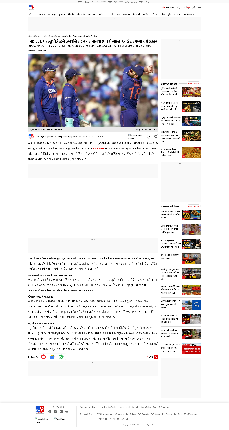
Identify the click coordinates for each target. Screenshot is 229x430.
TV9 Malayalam (190, 414)
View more (192, 83)
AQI (183, 7)
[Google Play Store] (43, 420)
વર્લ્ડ (118, 14)
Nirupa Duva (63, 136)
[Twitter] (55, 411)
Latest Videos (170, 206)
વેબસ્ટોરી (136, 14)
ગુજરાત (62, 14)
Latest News (169, 83)
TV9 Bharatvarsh (104, 414)
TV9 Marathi (118, 414)
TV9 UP (100, 419)
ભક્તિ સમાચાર (189, 14)
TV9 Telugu (131, 414)
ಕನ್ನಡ (95, 2)
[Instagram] (61, 411)
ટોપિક (163, 14)
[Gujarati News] (31, 7)
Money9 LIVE (122, 419)
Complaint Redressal (129, 407)
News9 (87, 2)
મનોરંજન (146, 14)
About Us (96, 407)
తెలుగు (103, 2)
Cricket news (54, 36)
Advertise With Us (110, 407)
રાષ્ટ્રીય (111, 14)
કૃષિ (169, 14)
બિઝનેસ (126, 14)
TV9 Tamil (178, 414)
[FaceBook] (49, 411)
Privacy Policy (145, 407)
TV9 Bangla (155, 414)
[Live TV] (187, 7)
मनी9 (141, 2)
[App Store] (61, 420)
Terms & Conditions (161, 407)
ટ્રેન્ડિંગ (155, 14)
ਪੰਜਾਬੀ (121, 2)
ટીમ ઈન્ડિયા (98, 148)
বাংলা (115, 2)
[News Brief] (168, 7)
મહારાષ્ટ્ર (177, 14)
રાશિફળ (91, 14)
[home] (29, 14)
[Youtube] (43, 356)
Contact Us (85, 407)
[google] (137, 136)
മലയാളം (134, 2)
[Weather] (179, 7)
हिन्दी (80, 2)
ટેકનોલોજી (101, 14)
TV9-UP (147, 2)
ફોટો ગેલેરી (81, 14)
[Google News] (52, 356)
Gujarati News (34, 36)
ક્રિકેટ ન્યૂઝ (52, 14)
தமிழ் (127, 2)
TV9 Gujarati (41, 136)
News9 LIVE (110, 419)
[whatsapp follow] (61, 356)
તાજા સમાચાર (39, 14)
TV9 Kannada (143, 414)
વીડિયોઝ (70, 14)
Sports (44, 36)
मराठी (110, 2)
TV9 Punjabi (167, 414)
